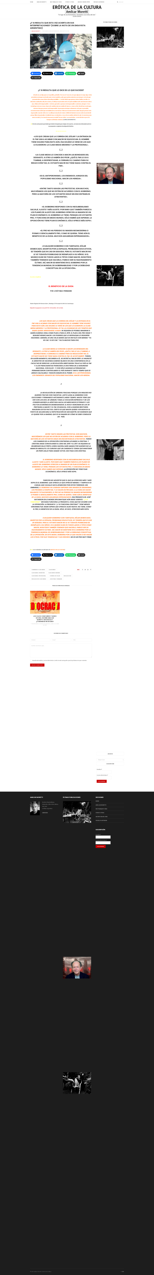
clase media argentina (38, 572)
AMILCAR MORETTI (41, 2)
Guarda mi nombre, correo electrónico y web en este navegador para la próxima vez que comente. (59, 660)
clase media (52, 569)
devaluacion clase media (39, 579)
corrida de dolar (55, 575)
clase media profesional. (39, 575)
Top (122, 1271)
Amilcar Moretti (35, 31)
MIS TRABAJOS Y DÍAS (56, 2)
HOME (31, 2)
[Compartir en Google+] (88, 569)
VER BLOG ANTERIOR (99, 2)
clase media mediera (54, 572)
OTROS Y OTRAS (69, 2)
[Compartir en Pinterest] (90, 569)
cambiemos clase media (38, 569)
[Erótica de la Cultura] (77, 11)
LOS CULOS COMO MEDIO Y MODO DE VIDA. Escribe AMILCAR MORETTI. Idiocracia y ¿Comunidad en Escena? (44, 618)
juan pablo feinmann (56, 579)
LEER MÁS (45, 812)
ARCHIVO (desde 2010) (84, 2)
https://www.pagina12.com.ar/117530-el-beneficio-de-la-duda (46, 308)
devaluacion (67, 575)
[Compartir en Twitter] (85, 569)
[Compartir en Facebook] (82, 569)
